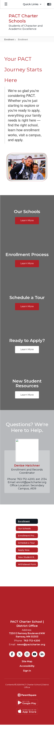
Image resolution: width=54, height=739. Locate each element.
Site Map (27, 661)
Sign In (27, 670)
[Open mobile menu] (6, 4)
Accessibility (27, 666)
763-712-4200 (32, 640)
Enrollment (9, 39)
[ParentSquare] (27, 695)
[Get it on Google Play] (27, 702)
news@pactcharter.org (31, 644)
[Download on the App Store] (27, 711)
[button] (32, 4)
